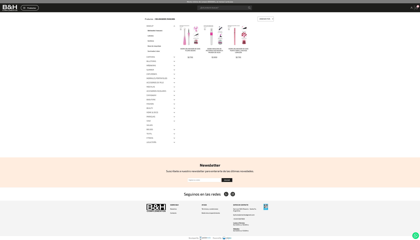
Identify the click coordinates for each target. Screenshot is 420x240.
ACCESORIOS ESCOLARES (156, 91)
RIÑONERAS (151, 65)
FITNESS (150, 138)
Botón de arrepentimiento (211, 213)
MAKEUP (150, 26)
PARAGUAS (151, 117)
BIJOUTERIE (151, 99)
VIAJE (149, 121)
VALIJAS (150, 125)
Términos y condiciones (210, 209)
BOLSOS (150, 129)
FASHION (150, 104)
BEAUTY (150, 108)
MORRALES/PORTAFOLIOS (157, 78)
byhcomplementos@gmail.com (244, 215)
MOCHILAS (151, 87)
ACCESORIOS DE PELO (155, 82)
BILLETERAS (151, 61)
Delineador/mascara (155, 30)
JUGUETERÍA (151, 142)
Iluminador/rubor (154, 51)
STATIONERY (151, 95)
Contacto (173, 213)
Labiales (151, 36)
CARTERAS (151, 57)
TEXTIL (149, 134)
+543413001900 (239, 219)
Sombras (151, 41)
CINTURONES (152, 74)
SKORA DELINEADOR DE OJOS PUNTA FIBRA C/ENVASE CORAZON (238, 50)
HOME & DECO (152, 112)
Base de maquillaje (154, 46)
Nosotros (173, 209)
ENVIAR (227, 180)
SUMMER (150, 70)
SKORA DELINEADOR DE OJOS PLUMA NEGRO (190, 49)
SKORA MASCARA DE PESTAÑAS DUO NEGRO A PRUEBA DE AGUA (214, 50)
